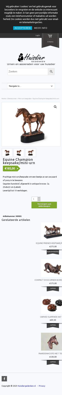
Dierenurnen (12, 99)
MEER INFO (40, 28)
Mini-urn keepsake (24, 99)
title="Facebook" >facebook (4, 378)
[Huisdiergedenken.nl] (31, 62)
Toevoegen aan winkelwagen (44, 205)
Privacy (42, 386)
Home (4, 99)
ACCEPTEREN (23, 28)
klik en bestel (53, 251)
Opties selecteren (53, 290)
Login (38, 36)
